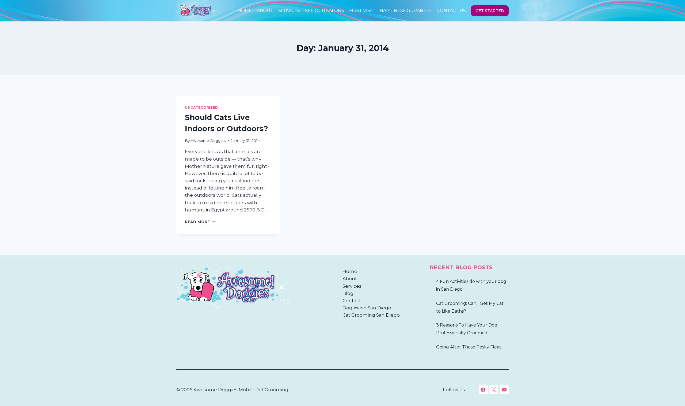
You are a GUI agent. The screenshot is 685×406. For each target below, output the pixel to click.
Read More (200, 222)
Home (245, 10)
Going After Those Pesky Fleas (468, 347)
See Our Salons (324, 10)
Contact (351, 300)
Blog (347, 293)
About (265, 10)
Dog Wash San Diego (366, 307)
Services (289, 10)
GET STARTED (489, 10)
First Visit (361, 10)
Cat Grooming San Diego (371, 315)
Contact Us (451, 10)
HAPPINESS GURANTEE (406, 10)
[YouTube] (504, 389)
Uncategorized (201, 107)
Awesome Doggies (208, 140)
